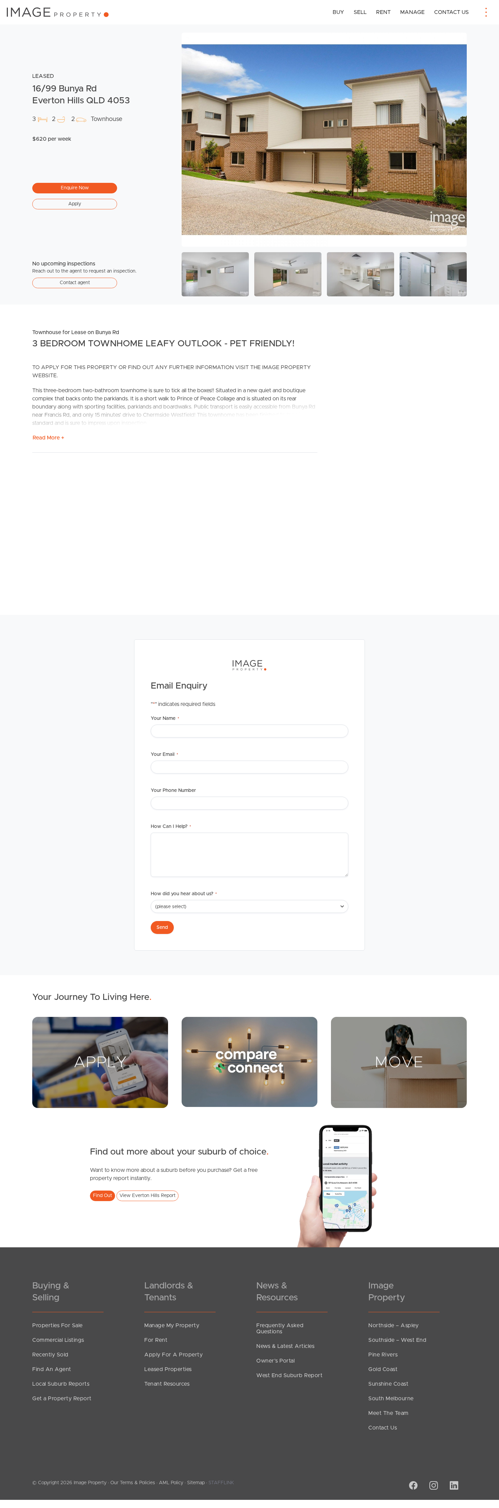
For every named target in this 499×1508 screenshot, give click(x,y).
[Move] (399, 1062)
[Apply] (100, 1062)
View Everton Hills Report (147, 1195)
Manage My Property (171, 1325)
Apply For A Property (173, 1354)
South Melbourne (391, 1398)
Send (162, 927)
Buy (338, 12)
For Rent (155, 1340)
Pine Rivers (383, 1354)
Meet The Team (388, 1413)
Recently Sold (50, 1354)
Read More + (48, 437)
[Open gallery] (324, 140)
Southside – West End (397, 1340)
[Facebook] (412, 1486)
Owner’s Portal (275, 1361)
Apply (74, 204)
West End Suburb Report (289, 1375)
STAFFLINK (221, 1482)
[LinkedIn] (453, 1486)
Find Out (102, 1195)
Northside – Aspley (393, 1325)
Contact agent (75, 282)
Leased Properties (168, 1369)
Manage (412, 12)
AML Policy (171, 1482)
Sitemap (196, 1482)
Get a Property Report (62, 1398)
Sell (360, 12)
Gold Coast (383, 1369)
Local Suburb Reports (60, 1384)
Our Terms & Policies (132, 1482)
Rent (383, 12)
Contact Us (451, 12)
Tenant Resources (166, 1384)
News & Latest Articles (285, 1346)
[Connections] (249, 1061)
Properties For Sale (57, 1325)
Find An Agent (51, 1369)
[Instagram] (433, 1486)
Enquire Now (75, 188)
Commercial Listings (58, 1340)
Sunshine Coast (388, 1384)
